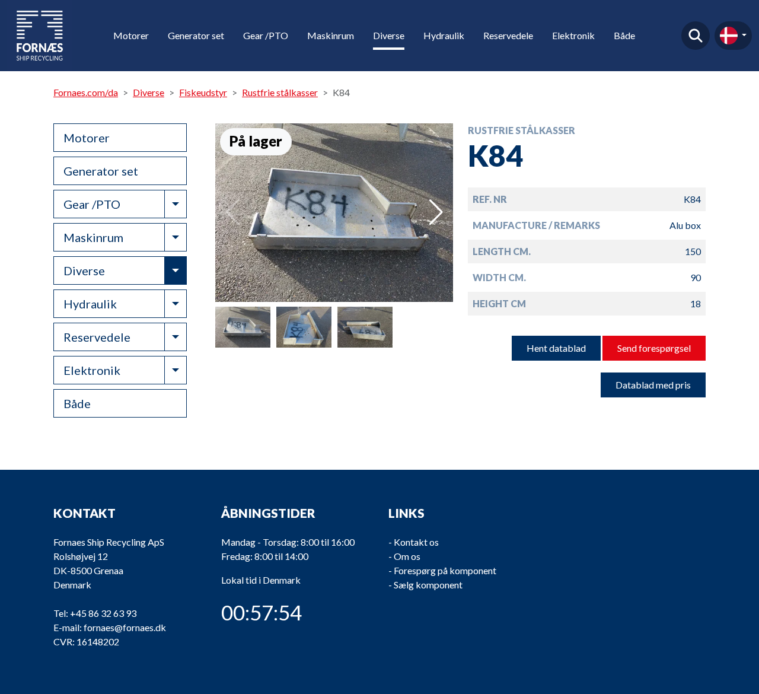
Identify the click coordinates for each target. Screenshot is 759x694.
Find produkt (695, 35)
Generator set (196, 35)
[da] (733, 35)
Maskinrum (330, 35)
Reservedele (508, 35)
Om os (407, 556)
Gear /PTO (265, 35)
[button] (436, 212)
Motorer (131, 35)
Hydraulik (443, 35)
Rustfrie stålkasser (280, 92)
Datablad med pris (653, 384)
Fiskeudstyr (203, 92)
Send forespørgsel (654, 348)
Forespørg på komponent (445, 570)
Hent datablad (556, 348)
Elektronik (573, 35)
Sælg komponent (428, 584)
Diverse (388, 35)
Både (624, 35)
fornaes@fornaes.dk (125, 627)
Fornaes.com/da (85, 92)
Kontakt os (416, 541)
